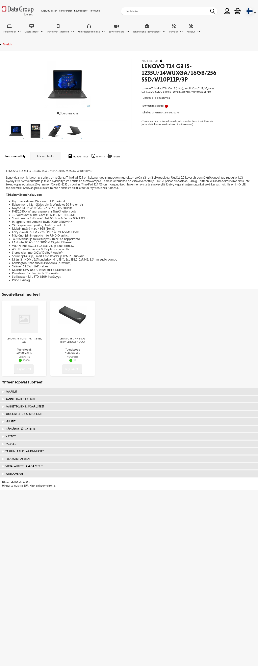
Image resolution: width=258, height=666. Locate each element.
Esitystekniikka (116, 31)
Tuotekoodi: (24, 351)
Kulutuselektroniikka (89, 31)
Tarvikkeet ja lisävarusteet (146, 31)
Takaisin (7, 44)
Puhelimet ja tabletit (58, 31)
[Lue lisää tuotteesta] (24, 331)
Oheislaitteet (31, 31)
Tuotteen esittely (15, 156)
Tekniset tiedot (45, 156)
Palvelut (173, 31)
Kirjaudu (22, 369)
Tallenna (100, 156)
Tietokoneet (9, 31)
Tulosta (116, 156)
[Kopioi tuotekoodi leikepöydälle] (161, 61)
